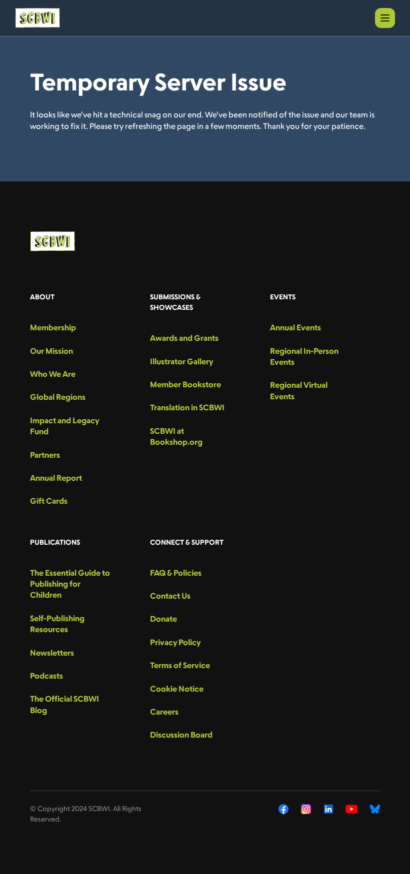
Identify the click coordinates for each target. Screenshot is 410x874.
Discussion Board (181, 735)
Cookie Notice (177, 689)
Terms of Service (180, 665)
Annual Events (295, 327)
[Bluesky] (375, 809)
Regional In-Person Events (304, 356)
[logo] (37, 18)
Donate (163, 619)
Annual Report (56, 478)
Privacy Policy (175, 642)
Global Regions (58, 397)
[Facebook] (283, 809)
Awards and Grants (184, 338)
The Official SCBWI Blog (64, 704)
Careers (164, 712)
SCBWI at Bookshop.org (176, 436)
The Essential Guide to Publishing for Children (70, 584)
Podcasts (46, 676)
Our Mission (51, 351)
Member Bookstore (185, 384)
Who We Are (53, 374)
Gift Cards (49, 501)
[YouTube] (352, 809)
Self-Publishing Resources (57, 623)
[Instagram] (306, 809)
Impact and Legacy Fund (64, 425)
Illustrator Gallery (181, 361)
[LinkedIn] (328, 809)
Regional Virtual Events (299, 390)
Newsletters (52, 653)
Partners (45, 455)
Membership (53, 327)
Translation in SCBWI (187, 407)
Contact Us (170, 596)
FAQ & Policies (176, 573)
